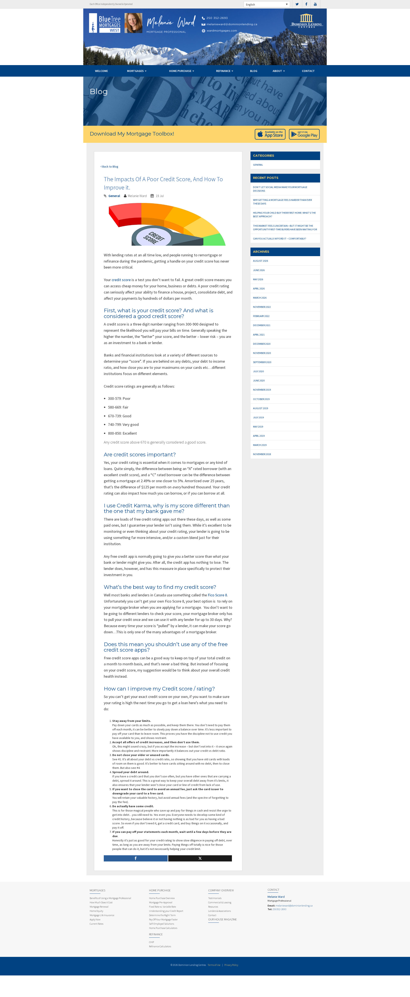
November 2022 (262, 306)
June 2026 (259, 270)
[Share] (136, 858)
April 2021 (259, 334)
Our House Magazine (222, 919)
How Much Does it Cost (101, 902)
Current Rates (96, 923)
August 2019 (260, 408)
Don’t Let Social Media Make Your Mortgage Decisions (280, 188)
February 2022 (261, 316)
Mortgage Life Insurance (102, 915)
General (114, 196)
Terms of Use (214, 964)
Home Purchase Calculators (163, 928)
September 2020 (262, 362)
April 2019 (259, 435)
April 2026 (259, 288)
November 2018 (262, 454)
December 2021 (261, 325)
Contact (308, 71)
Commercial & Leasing (219, 902)
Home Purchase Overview (162, 898)
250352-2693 (279, 909)
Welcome (101, 71)
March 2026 (259, 297)
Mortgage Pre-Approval (160, 902)
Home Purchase (180, 71)
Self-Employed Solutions (161, 923)
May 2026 (258, 279)
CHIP (151, 942)
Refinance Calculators (160, 946)
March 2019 (259, 445)
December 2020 (261, 343)
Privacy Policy (231, 964)
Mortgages (135, 71)
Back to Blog (110, 166)
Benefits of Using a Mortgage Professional (110, 898)
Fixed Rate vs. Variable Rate (162, 906)
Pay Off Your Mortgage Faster (163, 919)
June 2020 (259, 380)
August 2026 (260, 260)
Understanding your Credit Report (166, 910)
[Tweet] (200, 858)
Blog (253, 71)
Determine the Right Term (162, 915)
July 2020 (258, 371)
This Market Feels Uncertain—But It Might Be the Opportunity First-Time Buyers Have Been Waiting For (285, 227)
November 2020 (262, 353)
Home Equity (96, 910)
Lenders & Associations (219, 910)
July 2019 (258, 417)
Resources (213, 906)
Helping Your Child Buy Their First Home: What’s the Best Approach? (284, 214)
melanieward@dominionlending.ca (294, 905)
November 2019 (262, 389)
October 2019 (261, 399)
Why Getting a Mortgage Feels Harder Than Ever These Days (282, 201)
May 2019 (258, 426)
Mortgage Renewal (99, 906)
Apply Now (95, 919)
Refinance (223, 71)
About (278, 71)
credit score (121, 279)
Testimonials (214, 898)
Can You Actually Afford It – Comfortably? (279, 238)
